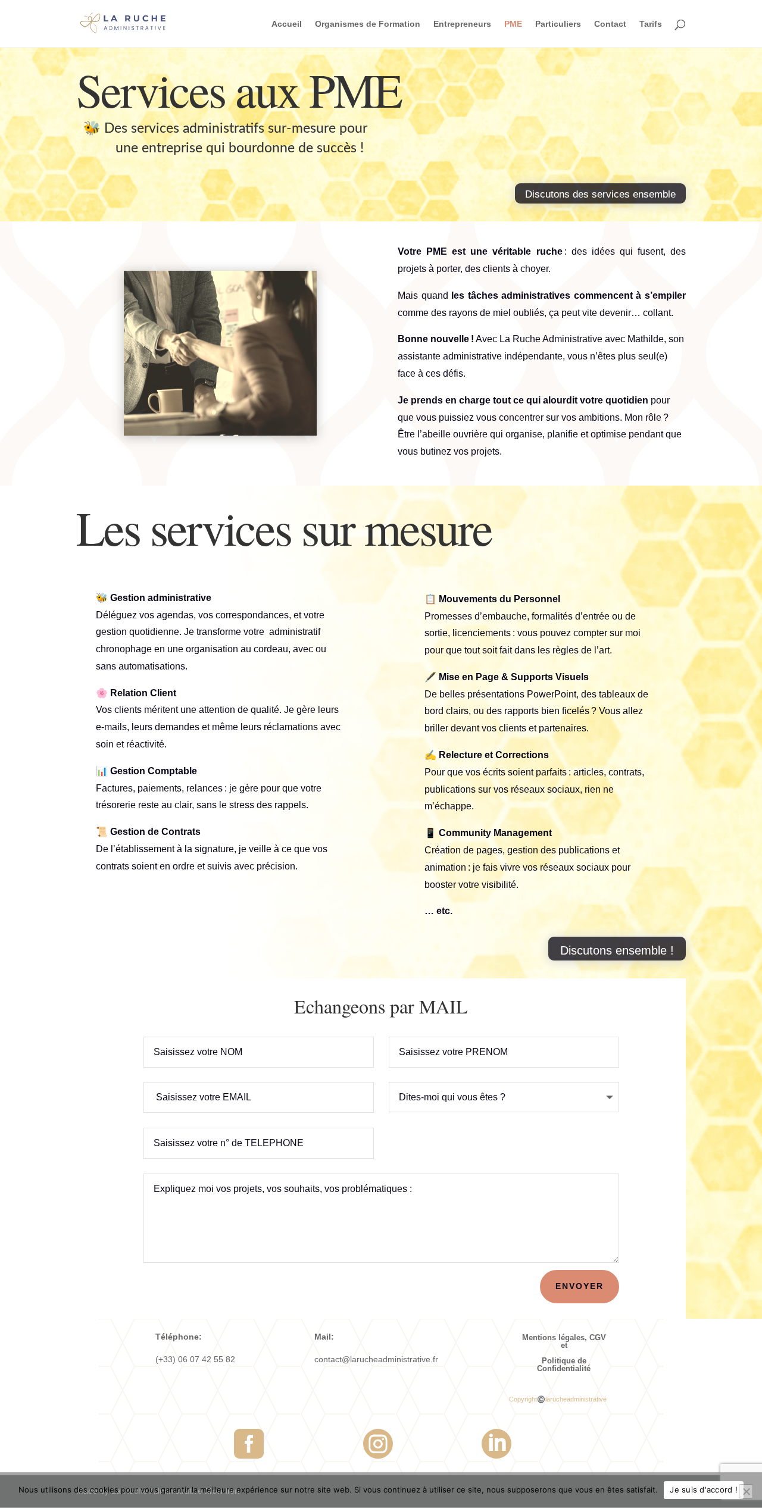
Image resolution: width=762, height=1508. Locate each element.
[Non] (746, 1491)
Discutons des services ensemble (600, 194)
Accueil (286, 24)
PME (513, 24)
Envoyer (579, 1286)
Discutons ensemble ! (617, 950)
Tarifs (650, 24)
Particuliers (558, 24)
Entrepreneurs (462, 24)
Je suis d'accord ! (704, 1489)
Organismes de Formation (367, 24)
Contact (610, 24)
